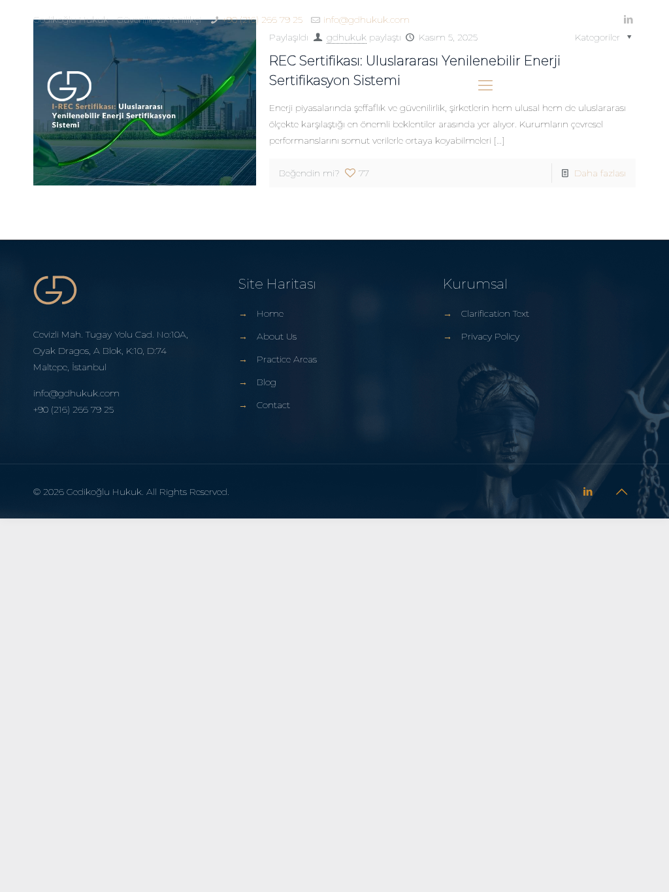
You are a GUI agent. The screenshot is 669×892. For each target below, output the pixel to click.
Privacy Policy (490, 336)
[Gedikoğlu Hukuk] (69, 85)
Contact (273, 405)
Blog (266, 382)
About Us (277, 336)
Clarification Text (495, 313)
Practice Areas (287, 359)
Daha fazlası (600, 173)
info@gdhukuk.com (366, 19)
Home (270, 313)
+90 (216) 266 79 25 (262, 19)
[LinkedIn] (629, 19)
